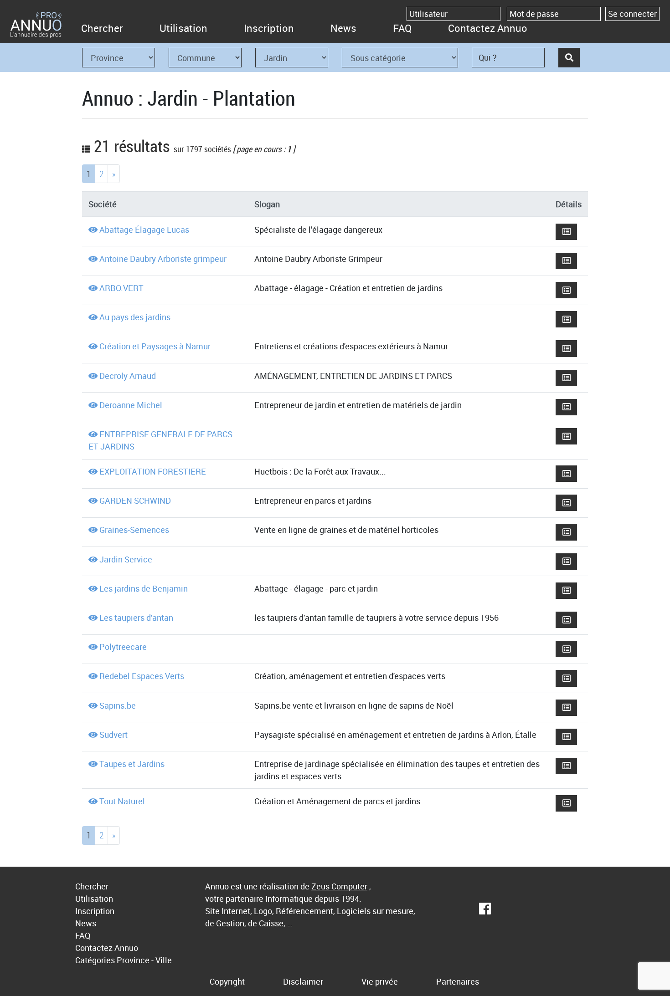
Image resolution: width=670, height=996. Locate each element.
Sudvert (113, 734)
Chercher (102, 28)
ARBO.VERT (121, 287)
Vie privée (379, 981)
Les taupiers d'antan (136, 617)
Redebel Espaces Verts (141, 675)
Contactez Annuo (487, 28)
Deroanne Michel (130, 404)
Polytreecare (123, 646)
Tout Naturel (122, 801)
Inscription (269, 28)
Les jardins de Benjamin (143, 588)
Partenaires (457, 981)
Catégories (95, 960)
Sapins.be (117, 705)
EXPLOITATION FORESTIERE (152, 471)
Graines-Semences (134, 529)
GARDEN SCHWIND (135, 500)
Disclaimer (303, 981)
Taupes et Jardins (132, 763)
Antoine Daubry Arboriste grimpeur (163, 258)
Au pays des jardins (134, 317)
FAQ (402, 28)
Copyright (227, 981)
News (343, 28)
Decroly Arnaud (127, 375)
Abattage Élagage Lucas (144, 229)
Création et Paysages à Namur (155, 346)
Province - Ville (144, 960)
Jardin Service (125, 559)
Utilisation (183, 28)
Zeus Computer (339, 886)
